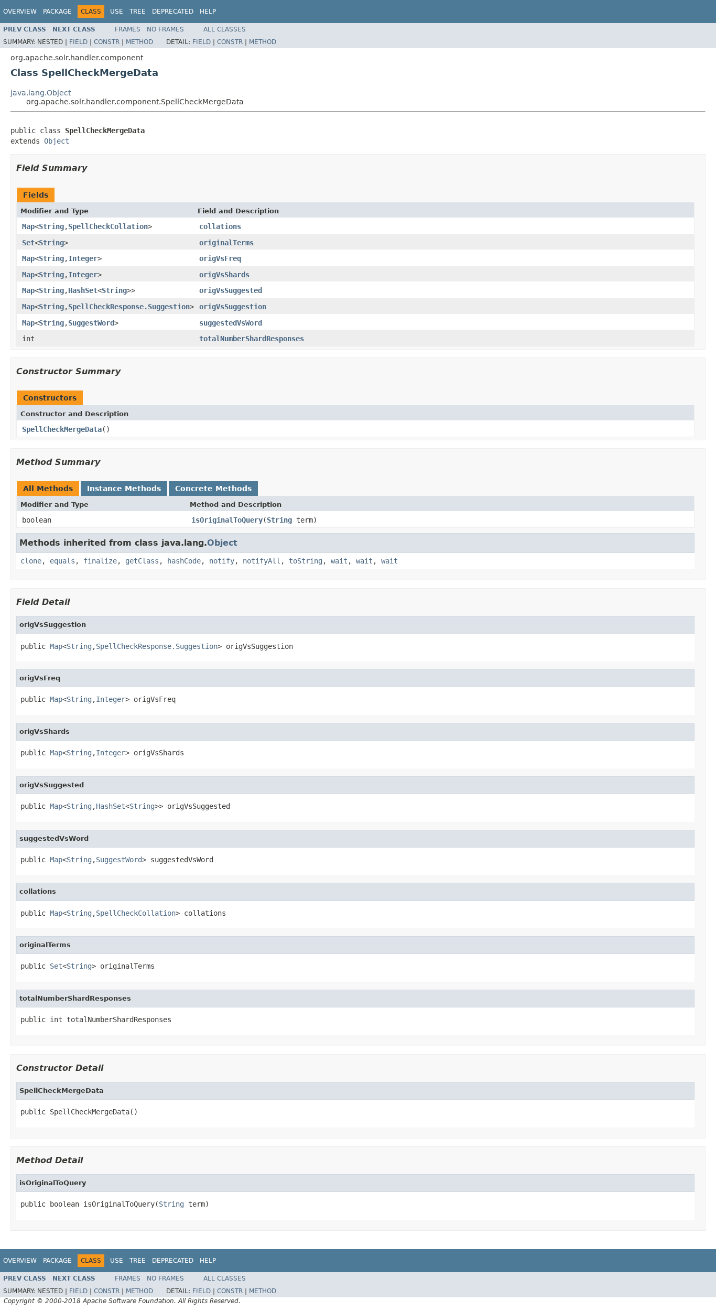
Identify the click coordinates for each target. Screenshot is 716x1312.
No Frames (165, 29)
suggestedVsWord (230, 323)
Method (139, 42)
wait (339, 561)
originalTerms (226, 242)
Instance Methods (124, 488)
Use (116, 11)
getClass (142, 561)
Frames (127, 29)
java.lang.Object (40, 93)
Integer (82, 258)
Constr (107, 42)
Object (56, 141)
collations (220, 226)
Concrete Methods (213, 488)
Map (28, 226)
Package (57, 11)
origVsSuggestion (232, 306)
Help (208, 11)
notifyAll (261, 561)
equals (62, 561)
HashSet (82, 290)
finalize (100, 561)
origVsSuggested (230, 290)
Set (28, 242)
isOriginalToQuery (227, 520)
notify (221, 561)
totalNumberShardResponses (251, 338)
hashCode (184, 561)
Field (78, 42)
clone (30, 561)
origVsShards (224, 274)
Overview (20, 11)
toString (305, 561)
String (51, 226)
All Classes (224, 29)
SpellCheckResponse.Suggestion (129, 306)
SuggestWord (91, 323)
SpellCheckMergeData (62, 429)
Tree (137, 11)
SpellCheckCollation (108, 226)
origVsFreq (220, 258)
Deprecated (172, 11)
